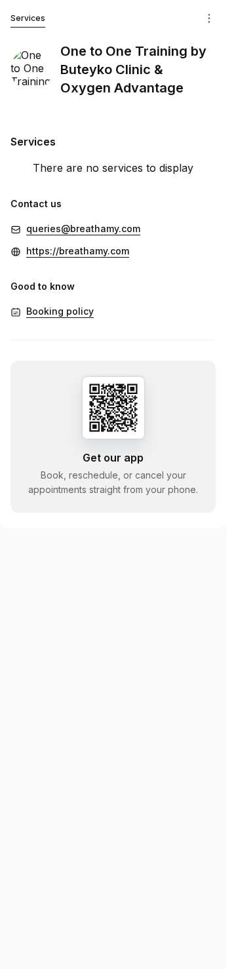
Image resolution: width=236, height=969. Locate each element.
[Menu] (209, 18)
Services (27, 18)
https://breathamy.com (77, 250)
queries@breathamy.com (83, 228)
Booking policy (60, 311)
